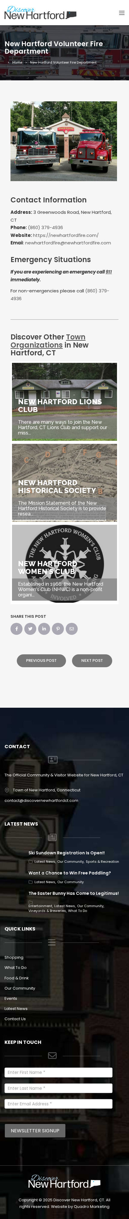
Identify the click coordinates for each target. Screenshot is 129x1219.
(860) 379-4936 (45, 227)
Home (17, 62)
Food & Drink (16, 978)
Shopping (13, 957)
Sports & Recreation (102, 861)
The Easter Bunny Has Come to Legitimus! (73, 893)
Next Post (92, 660)
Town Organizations (48, 341)
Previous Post (41, 660)
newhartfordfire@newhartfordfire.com (68, 243)
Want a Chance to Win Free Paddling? (69, 873)
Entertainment (40, 906)
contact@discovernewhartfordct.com (41, 800)
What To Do (77, 910)
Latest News (44, 861)
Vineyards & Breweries (47, 910)
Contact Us (15, 1019)
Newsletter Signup (35, 1130)
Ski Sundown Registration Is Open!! (66, 853)
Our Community (70, 861)
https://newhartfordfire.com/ (66, 235)
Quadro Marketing (92, 1206)
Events (10, 998)
